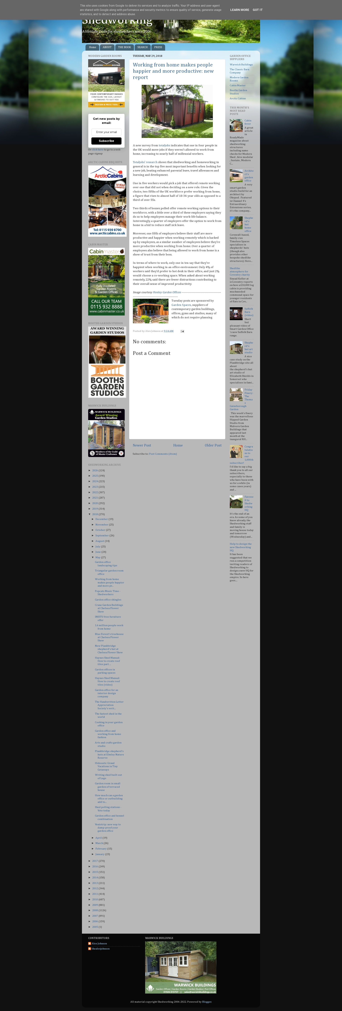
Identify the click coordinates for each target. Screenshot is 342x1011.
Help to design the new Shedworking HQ (241, 547)
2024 (95, 481)
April (98, 837)
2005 (95, 927)
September (102, 535)
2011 (95, 894)
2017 (95, 861)
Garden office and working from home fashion (108, 734)
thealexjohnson (101, 948)
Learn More (239, 10)
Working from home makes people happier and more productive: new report (173, 71)
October (100, 530)
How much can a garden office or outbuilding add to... (109, 798)
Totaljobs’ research (145, 162)
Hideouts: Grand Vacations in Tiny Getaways (106, 766)
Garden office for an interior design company (106, 693)
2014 (95, 877)
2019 (95, 508)
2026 (95, 470)
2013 (95, 883)
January (100, 854)
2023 (95, 487)
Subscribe (106, 141)
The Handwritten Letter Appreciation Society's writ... (109, 705)
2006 (95, 921)
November (102, 524)
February (101, 848)
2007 (95, 916)
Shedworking (117, 20)
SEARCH (143, 47)
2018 (95, 514)
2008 (95, 910)
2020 (95, 503)
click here (97, 149)
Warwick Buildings (241, 64)
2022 (95, 492)
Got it (258, 10)
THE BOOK (124, 47)
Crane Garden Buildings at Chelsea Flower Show (109, 608)
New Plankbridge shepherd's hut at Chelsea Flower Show (109, 649)
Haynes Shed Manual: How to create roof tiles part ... (107, 661)
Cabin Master (238, 85)
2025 (95, 475)
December (101, 519)
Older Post (213, 445)
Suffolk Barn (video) (249, 312)
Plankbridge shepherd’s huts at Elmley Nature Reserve (109, 754)
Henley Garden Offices (167, 292)
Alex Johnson (99, 943)
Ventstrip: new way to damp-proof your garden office (108, 827)
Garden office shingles (108, 599)
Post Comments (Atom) (163, 454)
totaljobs (164, 145)
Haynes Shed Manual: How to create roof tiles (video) (107, 681)
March (99, 843)
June (98, 552)
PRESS (158, 47)
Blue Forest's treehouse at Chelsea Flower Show (109, 637)
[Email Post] (182, 331)
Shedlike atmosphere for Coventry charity (240, 271)
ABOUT (107, 47)
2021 (95, 497)
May (98, 557)
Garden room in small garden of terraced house (107, 786)
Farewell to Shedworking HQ (249, 503)
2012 (95, 888)
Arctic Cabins (238, 98)
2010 (95, 899)
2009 (95, 905)
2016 (95, 866)
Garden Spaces (181, 305)
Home (92, 47)
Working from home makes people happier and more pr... (109, 582)
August (100, 541)
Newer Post (142, 445)
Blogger (206, 1001)
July (98, 546)
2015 (95, 872)
